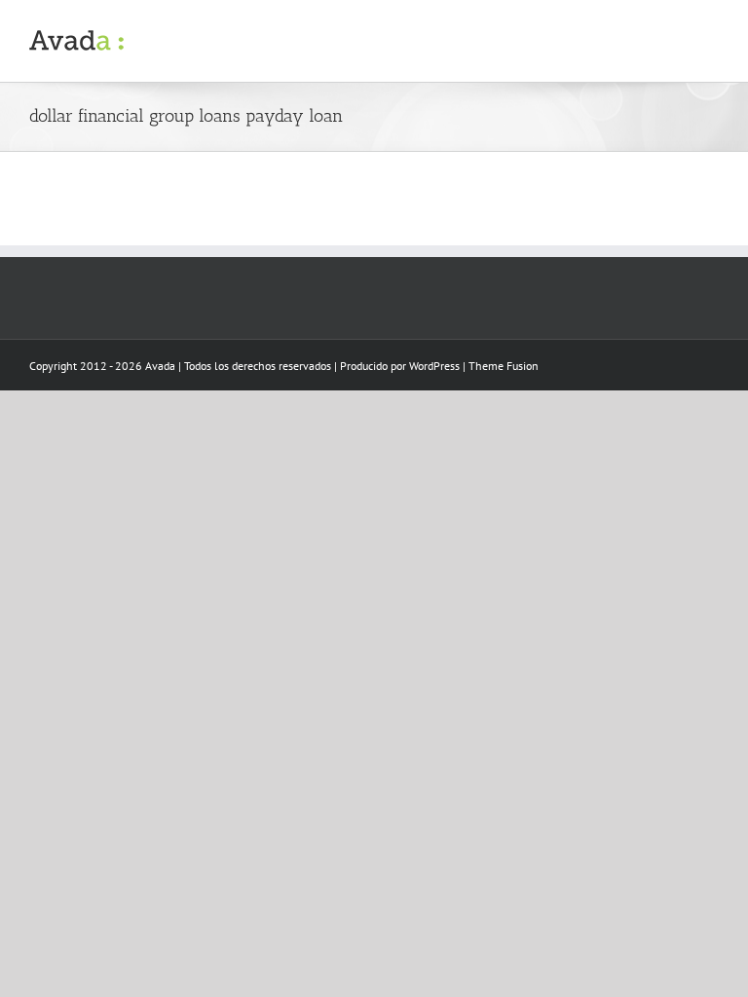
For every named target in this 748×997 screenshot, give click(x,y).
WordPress (434, 365)
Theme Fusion (503, 365)
